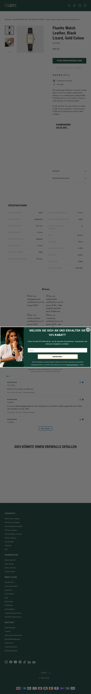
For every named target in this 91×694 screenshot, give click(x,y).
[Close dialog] (88, 330)
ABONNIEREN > (57, 357)
